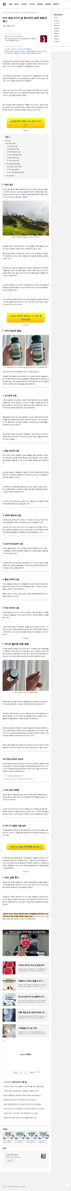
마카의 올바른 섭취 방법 (12, 164)
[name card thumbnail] (43, 1156)
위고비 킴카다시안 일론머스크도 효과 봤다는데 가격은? (23, 1109)
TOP (67, 1184)
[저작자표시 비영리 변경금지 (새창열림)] (37, 1072)
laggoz (24, 1186)
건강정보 (40, 4)
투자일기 (56, 39)
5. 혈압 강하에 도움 (13, 157)
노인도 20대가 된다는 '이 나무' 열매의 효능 (25, 318)
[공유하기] (21, 1073)
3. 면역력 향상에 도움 (13, 152)
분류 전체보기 (58, 15)
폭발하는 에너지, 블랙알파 (13, 36)
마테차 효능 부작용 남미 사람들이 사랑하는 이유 (21, 1091)
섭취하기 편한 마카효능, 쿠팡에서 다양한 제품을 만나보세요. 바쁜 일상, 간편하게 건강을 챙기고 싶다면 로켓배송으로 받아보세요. (25, 52)
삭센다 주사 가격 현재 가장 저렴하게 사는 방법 (20, 1113)
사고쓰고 (32, 4)
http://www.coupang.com (11, 46)
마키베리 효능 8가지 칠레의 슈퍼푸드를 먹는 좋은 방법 (23, 1086)
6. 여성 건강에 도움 (13, 160)
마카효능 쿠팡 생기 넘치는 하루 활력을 (18, 49)
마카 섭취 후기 (9, 175)
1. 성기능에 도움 (12, 146)
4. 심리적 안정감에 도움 (14, 154)
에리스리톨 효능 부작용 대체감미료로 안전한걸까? (22, 1095)
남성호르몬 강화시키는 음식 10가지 (25, 123)
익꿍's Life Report (12, 1155)
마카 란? (8, 140)
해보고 (16, 4)
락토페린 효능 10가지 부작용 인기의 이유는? (19, 1100)
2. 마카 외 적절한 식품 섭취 (15, 172)
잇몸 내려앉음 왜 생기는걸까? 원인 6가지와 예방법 (22, 1104)
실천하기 (56, 36)
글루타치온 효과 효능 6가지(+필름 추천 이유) (20, 1118)
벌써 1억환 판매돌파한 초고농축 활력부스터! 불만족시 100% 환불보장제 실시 (20, 39)
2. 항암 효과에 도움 (13, 149)
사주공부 (56, 41)
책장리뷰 (56, 25)
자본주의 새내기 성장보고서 (13, 1157)
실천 (10, 4)
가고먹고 (24, 4)
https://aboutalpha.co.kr (10, 33)
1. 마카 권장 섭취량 (13, 169)
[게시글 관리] (26, 1073)
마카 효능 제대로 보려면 (14, 166)
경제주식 (56, 4)
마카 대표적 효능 (10, 143)
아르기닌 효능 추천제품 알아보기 (25, 846)
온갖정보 (48, 4)
